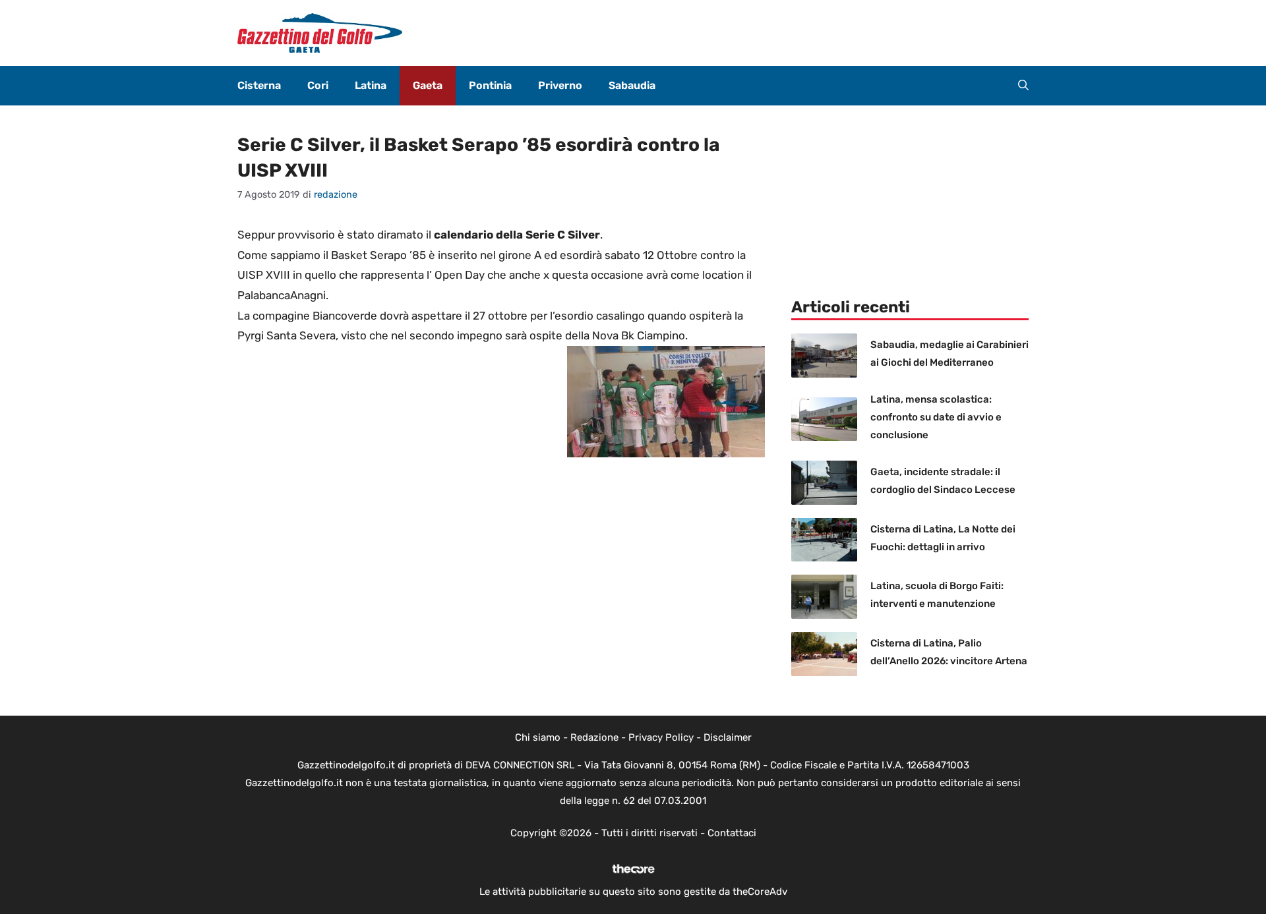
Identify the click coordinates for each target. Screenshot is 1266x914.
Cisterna (259, 85)
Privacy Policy (661, 737)
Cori (317, 85)
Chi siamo (537, 737)
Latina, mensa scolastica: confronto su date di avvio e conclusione (936, 417)
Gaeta (427, 85)
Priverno (560, 85)
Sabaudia (632, 85)
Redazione (594, 737)
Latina (370, 85)
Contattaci (732, 833)
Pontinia (490, 85)
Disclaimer (728, 737)
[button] (1023, 85)
